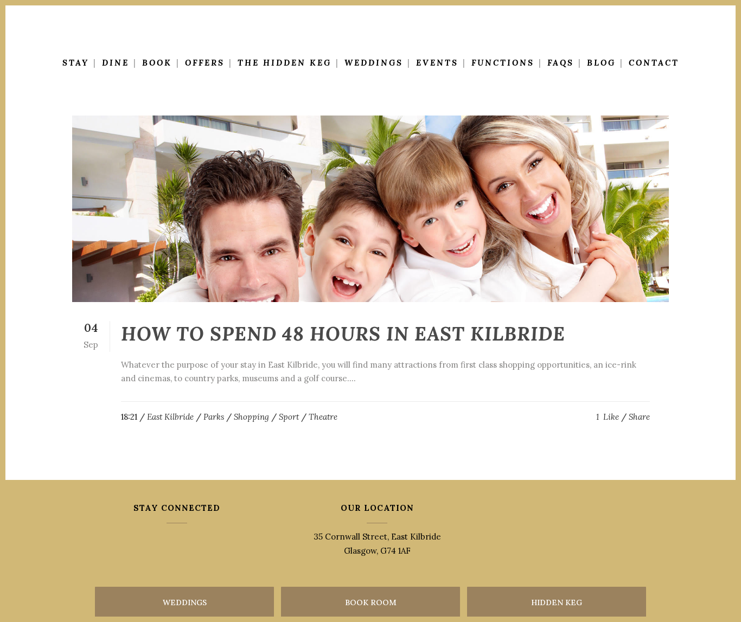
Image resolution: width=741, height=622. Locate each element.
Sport (289, 417)
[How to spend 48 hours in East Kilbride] (370, 209)
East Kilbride (170, 417)
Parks (213, 417)
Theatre (323, 417)
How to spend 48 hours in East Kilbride (343, 334)
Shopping (251, 417)
